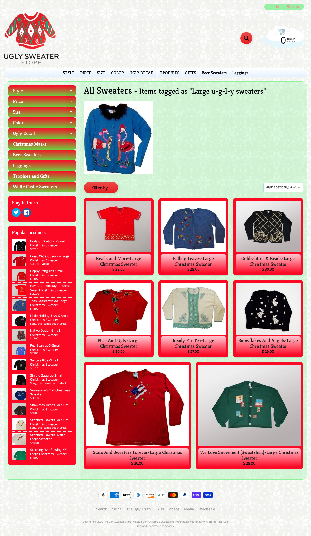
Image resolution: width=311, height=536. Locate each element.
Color (44, 124)
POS (139, 526)
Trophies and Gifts (31, 176)
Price (44, 102)
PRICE (85, 72)
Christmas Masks (30, 144)
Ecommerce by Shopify (160, 526)
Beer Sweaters (214, 72)
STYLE (69, 72)
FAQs (160, 509)
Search (101, 509)
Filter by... (101, 188)
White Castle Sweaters (35, 187)
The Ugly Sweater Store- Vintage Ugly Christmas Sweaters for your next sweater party (154, 522)
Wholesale (207, 509)
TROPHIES (169, 72)
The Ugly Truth (138, 509)
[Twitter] (16, 212)
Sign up (293, 7)
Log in (274, 7)
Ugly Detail (44, 134)
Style (44, 92)
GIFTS (190, 72)
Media (189, 509)
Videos (174, 509)
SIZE (101, 72)
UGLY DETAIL (142, 72)
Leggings (240, 72)
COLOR (117, 72)
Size (44, 113)
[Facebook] (26, 212)
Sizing (116, 509)
